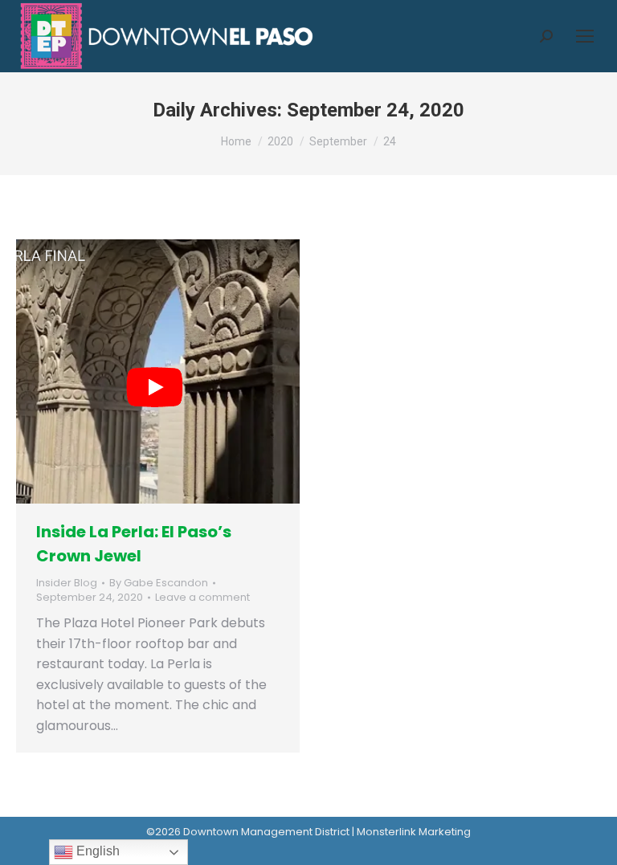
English (96, 851)
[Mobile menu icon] (585, 36)
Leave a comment (202, 597)
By (158, 583)
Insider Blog (66, 582)
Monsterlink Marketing (414, 831)
